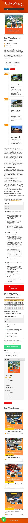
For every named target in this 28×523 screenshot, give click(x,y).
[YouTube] (19, 5)
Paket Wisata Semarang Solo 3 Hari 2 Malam (13, 512)
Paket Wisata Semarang (16, 200)
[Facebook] (21, 5)
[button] (13, 203)
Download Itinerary (13, 346)
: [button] (10, 319)
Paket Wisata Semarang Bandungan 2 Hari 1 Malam (14, 484)
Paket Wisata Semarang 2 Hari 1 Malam (12, 343)
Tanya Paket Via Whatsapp (14, 287)
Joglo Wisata (13, 3)
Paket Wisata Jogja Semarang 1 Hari (12, 457)
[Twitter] (23, 5)
